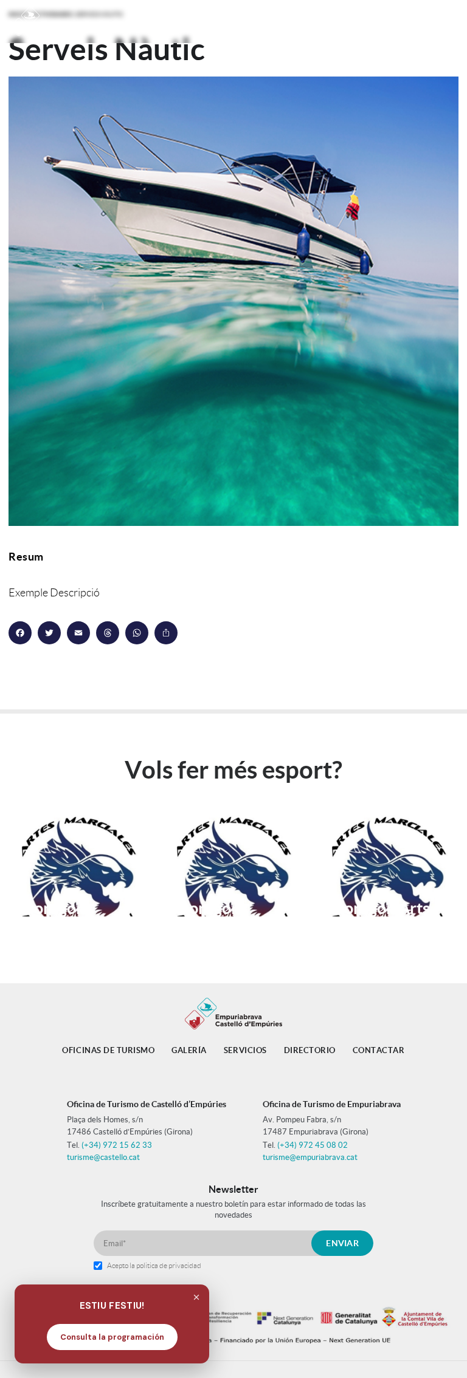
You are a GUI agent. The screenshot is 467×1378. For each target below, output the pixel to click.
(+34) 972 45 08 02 (312, 1145)
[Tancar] (196, 1297)
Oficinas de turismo (108, 1050)
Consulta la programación (112, 1337)
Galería (189, 1050)
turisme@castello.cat (103, 1157)
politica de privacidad (168, 1265)
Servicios (245, 1050)
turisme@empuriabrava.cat (310, 1157)
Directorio (310, 1050)
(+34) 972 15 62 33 (116, 1145)
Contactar (379, 1050)
